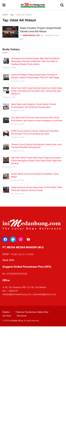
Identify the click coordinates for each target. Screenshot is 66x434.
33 (23, 39)
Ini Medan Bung (16, 320)
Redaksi (6, 311)
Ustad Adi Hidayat (24, 14)
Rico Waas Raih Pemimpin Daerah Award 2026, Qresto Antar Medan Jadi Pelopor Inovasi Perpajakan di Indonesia (36, 119)
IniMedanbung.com (31, 35)
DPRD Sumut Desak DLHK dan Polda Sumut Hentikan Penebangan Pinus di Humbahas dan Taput (35, 132)
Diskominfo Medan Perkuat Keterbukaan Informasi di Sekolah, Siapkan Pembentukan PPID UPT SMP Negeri (35, 76)
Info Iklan (6, 315)
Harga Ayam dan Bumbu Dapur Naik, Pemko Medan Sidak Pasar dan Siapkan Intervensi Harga (36, 188)
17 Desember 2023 (50, 35)
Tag (11, 14)
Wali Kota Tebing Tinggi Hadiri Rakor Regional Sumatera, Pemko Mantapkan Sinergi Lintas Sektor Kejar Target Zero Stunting (36, 160)
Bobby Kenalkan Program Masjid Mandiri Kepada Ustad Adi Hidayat (40, 29)
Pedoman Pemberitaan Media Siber (32, 311)
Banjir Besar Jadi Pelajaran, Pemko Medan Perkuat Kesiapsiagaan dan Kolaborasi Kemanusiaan (33, 105)
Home (5, 14)
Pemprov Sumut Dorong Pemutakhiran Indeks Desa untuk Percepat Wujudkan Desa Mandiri (36, 145)
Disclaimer (21, 315)
